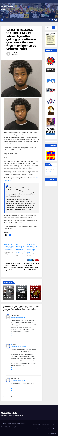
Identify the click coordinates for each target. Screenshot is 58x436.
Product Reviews (52, 433)
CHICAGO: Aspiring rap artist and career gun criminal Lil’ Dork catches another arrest (9, 247)
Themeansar (18, 426)
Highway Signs (45, 424)
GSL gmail (49, 171)
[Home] (2, 20)
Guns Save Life (9, 413)
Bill (12, 344)
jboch (15, 52)
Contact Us (39, 428)
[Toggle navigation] (26, 19)
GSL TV (53, 424)
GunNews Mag (36, 424)
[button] (50, 19)
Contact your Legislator (50, 428)
